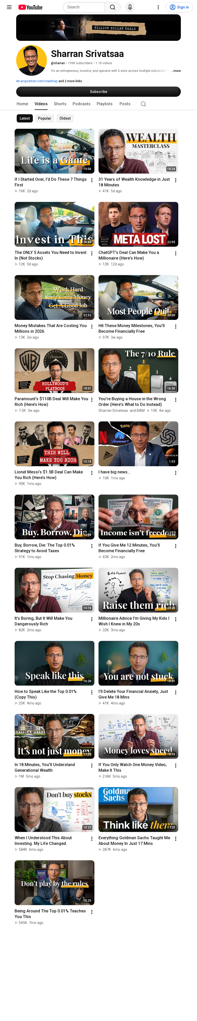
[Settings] (158, 7)
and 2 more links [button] (70, 81)
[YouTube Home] (30, 7)
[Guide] (9, 7)
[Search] (112, 7)
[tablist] (98, 104)
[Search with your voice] (130, 7)
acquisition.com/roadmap (38, 81)
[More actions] (92, 180)
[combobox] (85, 7)
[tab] (22, 104)
